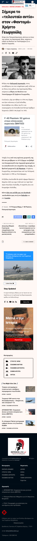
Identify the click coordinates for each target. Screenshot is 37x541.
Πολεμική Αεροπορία (17, 83)
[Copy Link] (16, 53)
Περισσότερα (18, 340)
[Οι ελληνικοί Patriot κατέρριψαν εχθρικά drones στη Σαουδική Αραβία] (30, 423)
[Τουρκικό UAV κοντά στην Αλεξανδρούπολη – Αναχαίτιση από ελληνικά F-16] (30, 400)
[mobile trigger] (3, 2)
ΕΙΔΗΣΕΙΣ (8, 394)
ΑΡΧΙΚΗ (4, 394)
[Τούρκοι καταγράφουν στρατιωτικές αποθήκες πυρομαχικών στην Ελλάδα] (30, 389)
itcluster (17, 460)
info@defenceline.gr (12, 531)
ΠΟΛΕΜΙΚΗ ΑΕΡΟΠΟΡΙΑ (12, 405)
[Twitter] (7, 301)
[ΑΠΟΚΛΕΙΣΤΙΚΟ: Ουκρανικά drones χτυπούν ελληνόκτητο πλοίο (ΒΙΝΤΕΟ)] (30, 412)
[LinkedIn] (13, 301)
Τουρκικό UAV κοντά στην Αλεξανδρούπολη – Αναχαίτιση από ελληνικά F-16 (12, 401)
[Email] (13, 53)
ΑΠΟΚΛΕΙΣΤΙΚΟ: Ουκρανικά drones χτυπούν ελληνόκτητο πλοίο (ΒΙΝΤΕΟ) (12, 412)
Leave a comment (29, 241)
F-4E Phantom (20, 168)
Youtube (7, 198)
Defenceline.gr (16, 458)
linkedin (24, 195)
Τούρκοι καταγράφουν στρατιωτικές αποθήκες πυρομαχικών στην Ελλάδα (11, 389)
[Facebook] (5, 301)
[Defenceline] (18, 2)
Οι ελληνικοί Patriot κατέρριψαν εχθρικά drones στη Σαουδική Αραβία (13, 423)
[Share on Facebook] (6, 53)
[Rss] (16, 301)
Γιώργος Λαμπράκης (11, 49)
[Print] (33, 217)
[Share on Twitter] (9, 53)
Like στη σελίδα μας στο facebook (18, 192)
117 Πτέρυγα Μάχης (15, 207)
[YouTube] (10, 301)
